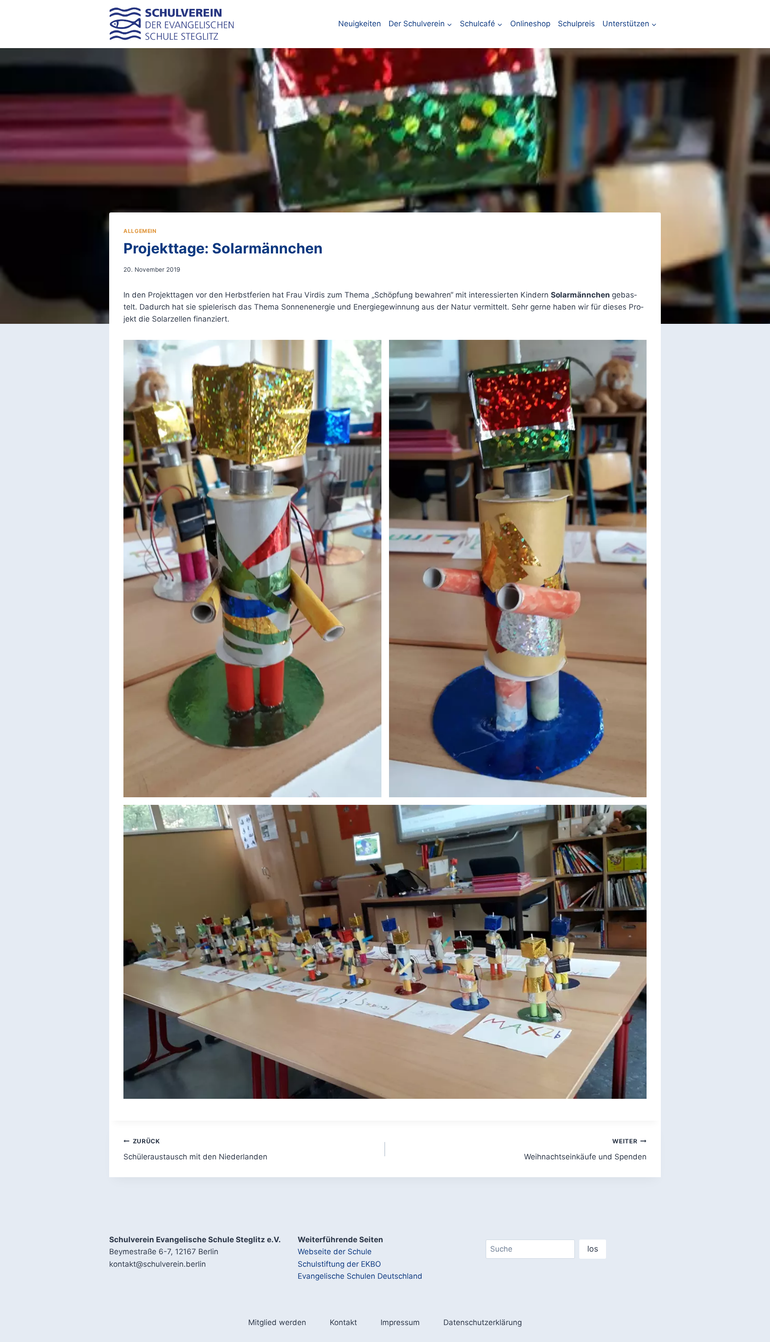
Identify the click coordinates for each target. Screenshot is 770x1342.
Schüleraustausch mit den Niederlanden (195, 1149)
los (592, 1248)
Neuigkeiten (359, 23)
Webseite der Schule (335, 1251)
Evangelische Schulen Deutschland (360, 1276)
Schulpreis (576, 23)
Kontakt (343, 1322)
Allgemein (139, 231)
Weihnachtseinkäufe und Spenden (585, 1149)
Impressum (400, 1322)
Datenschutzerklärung (482, 1322)
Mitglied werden (277, 1322)
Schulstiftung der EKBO (339, 1264)
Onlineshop (530, 23)
